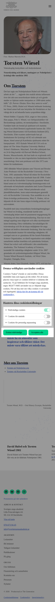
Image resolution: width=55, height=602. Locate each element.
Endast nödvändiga (14, 332)
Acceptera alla (37, 332)
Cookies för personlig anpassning (21, 322)
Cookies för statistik (16, 316)
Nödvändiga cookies (16, 310)
